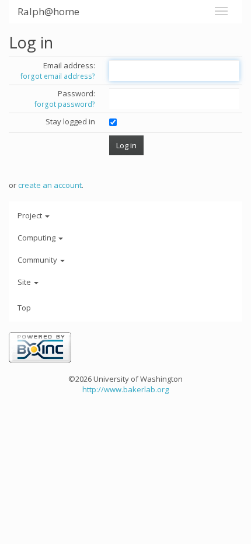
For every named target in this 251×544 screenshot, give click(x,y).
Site (25, 282)
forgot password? (64, 104)
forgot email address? (57, 76)
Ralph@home (48, 11)
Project (31, 215)
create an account (50, 185)
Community (38, 259)
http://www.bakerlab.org (125, 389)
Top (24, 307)
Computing (37, 237)
